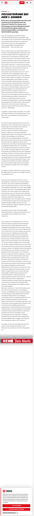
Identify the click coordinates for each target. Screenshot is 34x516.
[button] (30, 2)
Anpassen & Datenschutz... (9, 512)
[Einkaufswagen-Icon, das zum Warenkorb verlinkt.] (27, 2)
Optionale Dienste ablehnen (16, 509)
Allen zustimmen (16, 505)
